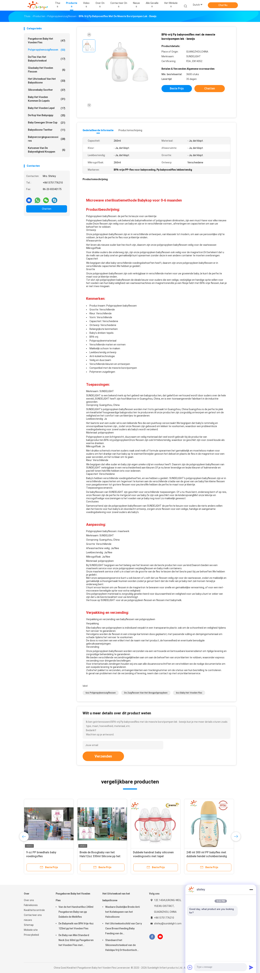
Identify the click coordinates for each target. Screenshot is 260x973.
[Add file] (189, 967)
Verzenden (103, 756)
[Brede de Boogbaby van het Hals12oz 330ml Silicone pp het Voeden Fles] (102, 824)
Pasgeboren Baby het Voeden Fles (46, 40)
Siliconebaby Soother (46, 89)
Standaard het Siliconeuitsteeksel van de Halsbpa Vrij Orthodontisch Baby (121, 945)
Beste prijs (177, 88)
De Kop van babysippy (46, 115)
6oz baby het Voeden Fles (189, 693)
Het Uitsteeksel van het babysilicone (46, 80)
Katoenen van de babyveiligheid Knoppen (46, 150)
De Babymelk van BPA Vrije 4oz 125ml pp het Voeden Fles (76, 926)
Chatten (46, 208)
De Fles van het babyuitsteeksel (46, 59)
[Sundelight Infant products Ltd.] (37, 5)
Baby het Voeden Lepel (46, 108)
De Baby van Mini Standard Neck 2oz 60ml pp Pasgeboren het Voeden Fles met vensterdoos (76, 941)
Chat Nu (222, 5)
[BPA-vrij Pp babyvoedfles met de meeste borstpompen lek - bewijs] (127, 62)
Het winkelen (171, 5)
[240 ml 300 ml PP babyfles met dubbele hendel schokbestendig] (209, 824)
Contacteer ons (33, 915)
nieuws (28, 920)
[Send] (251, 967)
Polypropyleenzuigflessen (46, 49)
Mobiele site (31, 929)
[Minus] (251, 889)
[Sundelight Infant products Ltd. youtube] (160, 936)
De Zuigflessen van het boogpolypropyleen (145, 693)
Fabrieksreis (31, 905)
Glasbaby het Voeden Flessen (46, 69)
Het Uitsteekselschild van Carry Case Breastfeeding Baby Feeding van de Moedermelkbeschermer (123, 929)
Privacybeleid (31, 934)
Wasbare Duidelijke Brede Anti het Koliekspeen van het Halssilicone (122, 911)
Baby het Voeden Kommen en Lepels (46, 99)
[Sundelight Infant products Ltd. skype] (54, 199)
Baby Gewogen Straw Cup (46, 122)
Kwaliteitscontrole (34, 910)
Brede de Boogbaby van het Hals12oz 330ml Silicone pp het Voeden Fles (100, 856)
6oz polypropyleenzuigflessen (101, 693)
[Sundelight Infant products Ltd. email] (29, 199)
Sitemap (29, 925)
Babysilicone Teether (46, 129)
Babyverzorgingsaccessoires (46, 139)
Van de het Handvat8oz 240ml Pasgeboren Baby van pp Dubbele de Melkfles (76, 911)
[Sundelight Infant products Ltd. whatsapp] (37, 199)
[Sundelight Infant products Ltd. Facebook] (152, 937)
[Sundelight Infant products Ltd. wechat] (46, 199)
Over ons (29, 900)
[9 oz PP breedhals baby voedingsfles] (49, 824)
